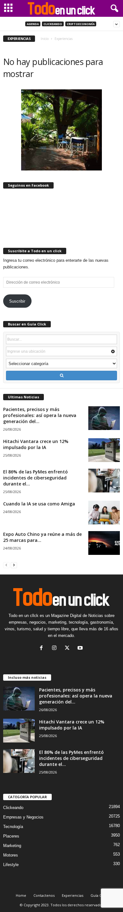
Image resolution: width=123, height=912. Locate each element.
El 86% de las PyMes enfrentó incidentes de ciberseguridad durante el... (35, 478)
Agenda (33, 24)
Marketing (12, 845)
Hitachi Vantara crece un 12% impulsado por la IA (35, 444)
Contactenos (44, 895)
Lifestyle (11, 864)
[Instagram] (55, 648)
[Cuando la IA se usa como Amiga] (104, 512)
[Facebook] (42, 648)
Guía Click (99, 895)
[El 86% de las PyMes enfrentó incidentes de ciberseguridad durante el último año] (104, 480)
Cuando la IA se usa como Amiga (39, 504)
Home (21, 895)
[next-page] (14, 565)
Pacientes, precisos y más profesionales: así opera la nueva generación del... (39, 415)
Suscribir (17, 301)
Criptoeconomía (81, 24)
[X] (68, 648)
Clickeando (53, 24)
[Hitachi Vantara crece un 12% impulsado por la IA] (104, 450)
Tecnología (13, 826)
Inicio (45, 38)
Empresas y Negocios (23, 817)
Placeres (11, 836)
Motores (10, 855)
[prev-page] (6, 565)
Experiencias (72, 895)
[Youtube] (81, 648)
